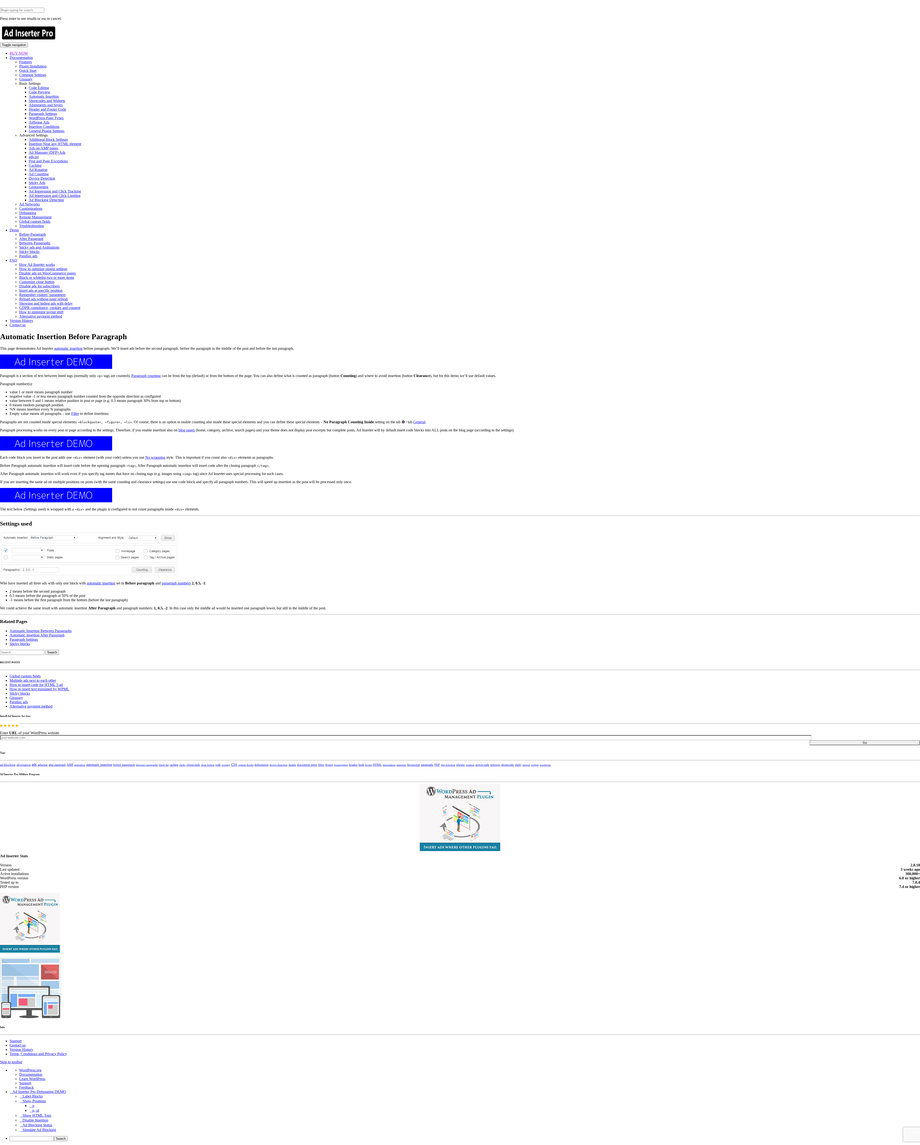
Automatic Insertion (44, 96)
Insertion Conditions (44, 127)
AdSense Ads (39, 122)
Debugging (27, 213)
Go (865, 742)
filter (321, 765)
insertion (401, 764)
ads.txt (34, 157)
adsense (43, 765)
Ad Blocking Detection (46, 200)
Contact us (18, 325)
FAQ (13, 260)
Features (25, 62)
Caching (35, 165)
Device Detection (42, 178)
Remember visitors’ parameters (42, 295)
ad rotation (24, 765)
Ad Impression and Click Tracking (55, 191)
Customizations (30, 208)
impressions (389, 765)
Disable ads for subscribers (39, 286)
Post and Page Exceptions (48, 161)
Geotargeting (38, 187)
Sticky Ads (37, 183)
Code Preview (39, 92)
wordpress (545, 764)
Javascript (413, 765)
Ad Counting (39, 174)
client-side (193, 765)
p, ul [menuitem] (35, 1110)
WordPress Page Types (46, 118)
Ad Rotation (38, 170)
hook (361, 765)
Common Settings (32, 75)
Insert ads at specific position (41, 290)
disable (292, 765)
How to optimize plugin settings (43, 269)
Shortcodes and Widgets (47, 101)
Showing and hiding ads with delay (46, 303)
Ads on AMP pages (43, 148)
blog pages (186, 430)
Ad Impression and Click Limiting (54, 196)
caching (174, 765)
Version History (21, 321)
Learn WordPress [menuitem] (32, 1079)
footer (329, 765)
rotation (470, 764)
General (419, 422)
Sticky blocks (29, 252)
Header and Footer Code (47, 109)
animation (79, 764)
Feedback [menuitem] (26, 1087)
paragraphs (427, 765)
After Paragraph (31, 239)
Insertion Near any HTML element (55, 144)
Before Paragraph (32, 234)
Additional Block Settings (48, 139)
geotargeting (341, 765)
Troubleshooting (31, 226)
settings (495, 765)
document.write (307, 765)
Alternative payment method (40, 316)
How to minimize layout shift (41, 312)
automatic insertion (68, 348)
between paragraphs (147, 764)
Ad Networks (29, 204)
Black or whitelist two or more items (46, 277)
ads (34, 764)
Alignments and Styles (46, 105)
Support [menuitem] (25, 1083)
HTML (377, 765)
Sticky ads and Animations (39, 247)
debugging (261, 765)
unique (526, 765)
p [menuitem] (33, 1106)
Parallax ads (28, 256)
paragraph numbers (176, 583)
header (353, 765)
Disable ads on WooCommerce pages (47, 273)
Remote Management (35, 217)
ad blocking (8, 765)
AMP (70, 765)
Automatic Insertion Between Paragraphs (41, 631)
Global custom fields (34, 221)
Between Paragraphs (34, 243)
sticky (518, 765)
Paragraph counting (146, 376)
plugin (460, 765)
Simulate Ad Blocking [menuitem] (39, 1130)
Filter (75, 414)
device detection (279, 764)
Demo (14, 230)
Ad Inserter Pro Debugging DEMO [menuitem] (39, 1092)
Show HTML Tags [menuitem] (37, 1115)
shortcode (507, 765)
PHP (437, 765)
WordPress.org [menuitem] (30, 1070)
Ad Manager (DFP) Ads (47, 152)
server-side (482, 765)
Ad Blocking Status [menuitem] (37, 1125)
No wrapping (155, 457)
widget (535, 764)
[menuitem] (465, 1138)
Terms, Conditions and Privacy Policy (38, 1054)
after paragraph (57, 765)
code (218, 765)
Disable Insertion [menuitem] (35, 1120)
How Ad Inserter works (37, 265)
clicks (182, 765)
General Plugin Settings (46, 131)
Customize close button (36, 282)
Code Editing (39, 88)
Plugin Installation (32, 66)
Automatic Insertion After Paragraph (37, 635)
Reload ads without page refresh (43, 299)
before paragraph (124, 765)
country (226, 764)
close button (207, 764)
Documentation (21, 58)
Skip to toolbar (11, 1062)
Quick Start (27, 71)
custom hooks (245, 764)
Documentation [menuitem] (30, 1074)
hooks (368, 764)
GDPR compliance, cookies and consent (49, 308)
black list (164, 764)
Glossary (26, 79)
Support (16, 1041)
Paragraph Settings (43, 114)
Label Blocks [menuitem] (33, 1096)
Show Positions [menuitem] (34, 1101)
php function (448, 764)
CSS (234, 765)
